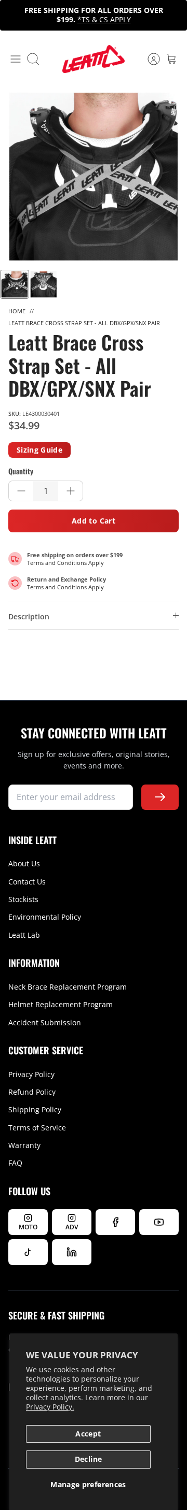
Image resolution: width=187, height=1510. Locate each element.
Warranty (24, 1145)
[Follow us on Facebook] (115, 1222)
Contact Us (27, 882)
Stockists (23, 899)
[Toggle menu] (15, 59)
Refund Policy (32, 1092)
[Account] (148, 59)
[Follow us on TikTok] (28, 1252)
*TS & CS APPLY (104, 19)
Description (28, 616)
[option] (93, 176)
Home (16, 311)
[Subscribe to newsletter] (160, 797)
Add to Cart (93, 521)
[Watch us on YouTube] (159, 1222)
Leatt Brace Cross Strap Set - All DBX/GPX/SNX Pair (84, 323)
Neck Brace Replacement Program (67, 987)
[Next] (173, 15)
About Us (24, 863)
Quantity (20, 471)
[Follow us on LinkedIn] (71, 1252)
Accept (88, 1434)
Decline (88, 1459)
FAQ (15, 1163)
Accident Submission (44, 1022)
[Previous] (13, 15)
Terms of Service (37, 1127)
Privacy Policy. (50, 1407)
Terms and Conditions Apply (65, 563)
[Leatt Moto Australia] (93, 59)
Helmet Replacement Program (60, 1004)
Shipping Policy (34, 1109)
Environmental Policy (44, 917)
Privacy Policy (31, 1074)
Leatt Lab (24, 935)
